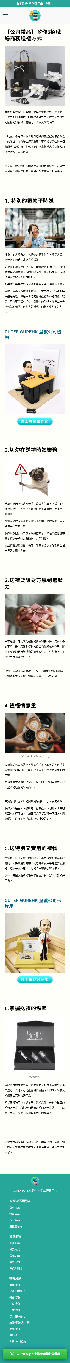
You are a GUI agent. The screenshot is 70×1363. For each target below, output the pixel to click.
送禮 (46, 111)
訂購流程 (15, 1236)
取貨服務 (14, 1243)
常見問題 (14, 1255)
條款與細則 (15, 1268)
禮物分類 (15, 1278)
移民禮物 (14, 1303)
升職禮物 (14, 1309)
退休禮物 (14, 1284)
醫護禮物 (14, 1297)
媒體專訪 (14, 1213)
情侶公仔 (14, 1335)
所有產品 (14, 1220)
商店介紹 (14, 1207)
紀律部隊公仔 (17, 1291)
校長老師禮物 (17, 1316)
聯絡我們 (14, 1261)
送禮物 (50, 136)
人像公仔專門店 (19, 1201)
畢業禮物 (14, 1328)
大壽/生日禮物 (17, 1341)
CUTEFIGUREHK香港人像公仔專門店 (35, 1190)
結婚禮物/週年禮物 (20, 1322)
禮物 (23, 117)
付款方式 (14, 1249)
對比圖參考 (15, 1226)
